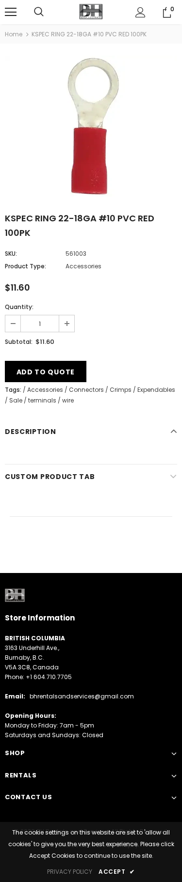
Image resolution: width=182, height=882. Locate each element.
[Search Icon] (39, 12)
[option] (91, 126)
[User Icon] (140, 12)
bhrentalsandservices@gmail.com (82, 696)
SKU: (11, 253)
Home (13, 34)
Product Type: (25, 266)
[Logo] (91, 11)
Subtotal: (19, 342)
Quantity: (19, 307)
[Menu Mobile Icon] (11, 12)
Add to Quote (46, 372)
